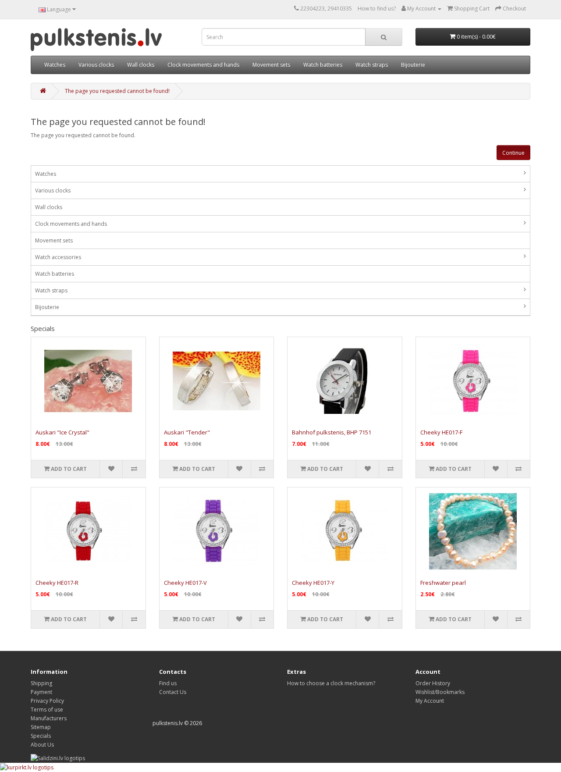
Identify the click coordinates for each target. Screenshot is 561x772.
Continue (513, 153)
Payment (41, 692)
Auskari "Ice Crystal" (62, 432)
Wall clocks (140, 64)
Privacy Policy (47, 700)
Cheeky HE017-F (441, 432)
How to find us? (377, 8)
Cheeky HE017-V (185, 583)
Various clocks (96, 64)
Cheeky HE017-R (57, 583)
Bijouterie (413, 64)
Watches (54, 64)
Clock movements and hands (203, 64)
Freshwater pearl (443, 583)
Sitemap (41, 727)
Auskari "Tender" (187, 432)
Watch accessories (58, 257)
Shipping (41, 683)
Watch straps (371, 64)
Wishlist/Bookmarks (440, 692)
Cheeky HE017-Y (313, 583)
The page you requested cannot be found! (117, 91)
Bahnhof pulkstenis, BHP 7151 (331, 432)
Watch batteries (322, 64)
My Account (429, 700)
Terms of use (47, 709)
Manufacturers (49, 718)
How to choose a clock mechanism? (331, 683)
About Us (42, 744)
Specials (41, 736)
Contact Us (172, 692)
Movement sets (271, 64)
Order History (432, 683)
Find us (168, 683)
